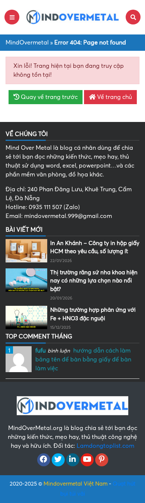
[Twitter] (58, 460)
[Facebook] (43, 460)
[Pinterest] (101, 460)
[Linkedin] (72, 460)
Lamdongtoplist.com (105, 446)
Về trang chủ (114, 97)
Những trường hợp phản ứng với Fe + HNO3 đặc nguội (93, 314)
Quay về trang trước (48, 97)
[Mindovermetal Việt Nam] (72, 16)
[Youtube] (87, 460)
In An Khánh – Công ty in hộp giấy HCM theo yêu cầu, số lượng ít (94, 247)
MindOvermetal (27, 42)
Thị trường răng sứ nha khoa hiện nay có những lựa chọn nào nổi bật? (94, 280)
